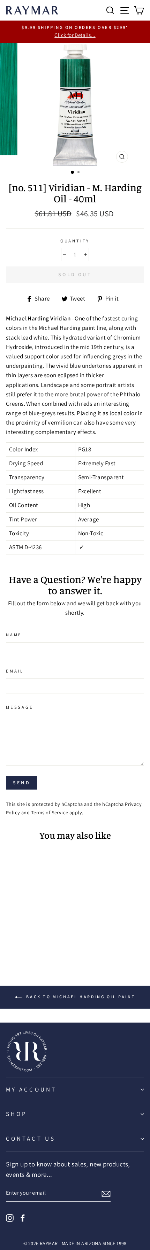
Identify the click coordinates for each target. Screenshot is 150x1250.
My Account (31, 1089)
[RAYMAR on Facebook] (23, 1217)
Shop (16, 1114)
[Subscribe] (106, 1193)
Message (19, 707)
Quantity (75, 241)
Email (15, 671)
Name (14, 635)
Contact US (30, 1138)
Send (21, 782)
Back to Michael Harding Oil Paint (79, 996)
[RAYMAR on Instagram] (10, 1217)
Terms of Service (49, 812)
